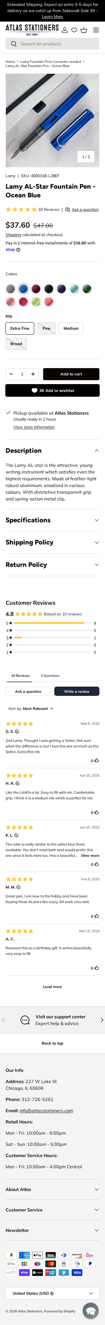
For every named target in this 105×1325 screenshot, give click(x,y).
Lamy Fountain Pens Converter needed (50, 61)
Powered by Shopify (59, 1311)
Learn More (52, 16)
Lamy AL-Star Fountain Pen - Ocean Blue (38, 66)
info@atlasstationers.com (46, 1110)
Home (10, 61)
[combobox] (52, 44)
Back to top (52, 1043)
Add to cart (71, 374)
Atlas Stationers (30, 1311)
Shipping (13, 234)
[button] (84, 30)
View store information (34, 427)
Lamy (10, 175)
